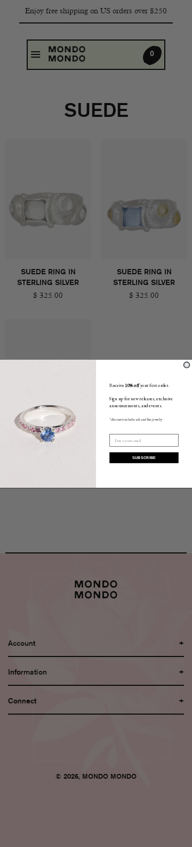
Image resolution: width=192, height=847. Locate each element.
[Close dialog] (186, 365)
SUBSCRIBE (144, 457)
